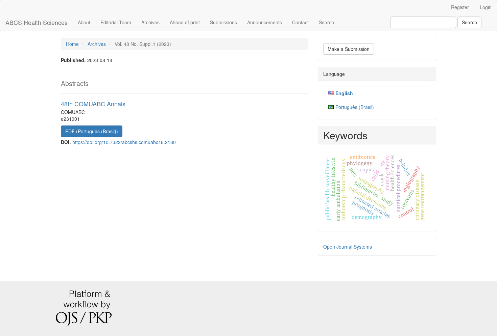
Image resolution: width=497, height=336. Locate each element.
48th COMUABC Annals (93, 103)
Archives (150, 22)
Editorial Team (115, 22)
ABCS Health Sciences (36, 22)
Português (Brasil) (354, 107)
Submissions (223, 22)
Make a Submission (349, 49)
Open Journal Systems (347, 246)
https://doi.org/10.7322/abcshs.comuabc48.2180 (124, 142)
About (84, 22)
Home (72, 43)
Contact (300, 22)
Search (326, 22)
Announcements (264, 22)
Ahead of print (185, 22)
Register (460, 7)
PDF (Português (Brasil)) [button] (91, 131)
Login (486, 7)
